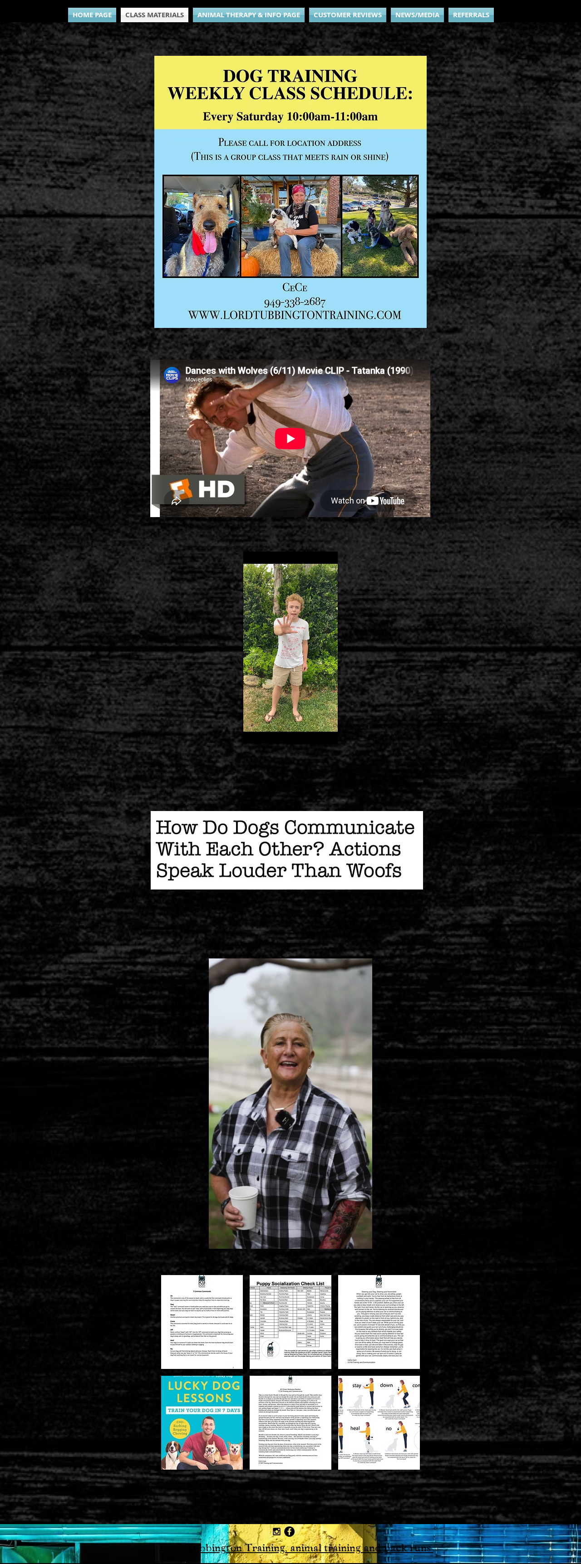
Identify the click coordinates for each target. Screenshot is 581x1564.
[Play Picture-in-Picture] (331, 731)
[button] (360, 1239)
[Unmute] (270, 731)
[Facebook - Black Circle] (289, 1531)
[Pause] (255, 731)
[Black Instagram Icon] (276, 1531)
